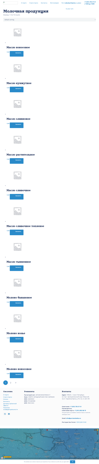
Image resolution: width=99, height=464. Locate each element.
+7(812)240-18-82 (81, 422)
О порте (6, 395)
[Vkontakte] (5, 414)
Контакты (6, 401)
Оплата (5, 399)
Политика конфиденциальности (10, 408)
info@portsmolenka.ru (73, 418)
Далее (15, 382)
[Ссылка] (10, 2)
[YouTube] (9, 414)
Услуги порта (7, 397)
